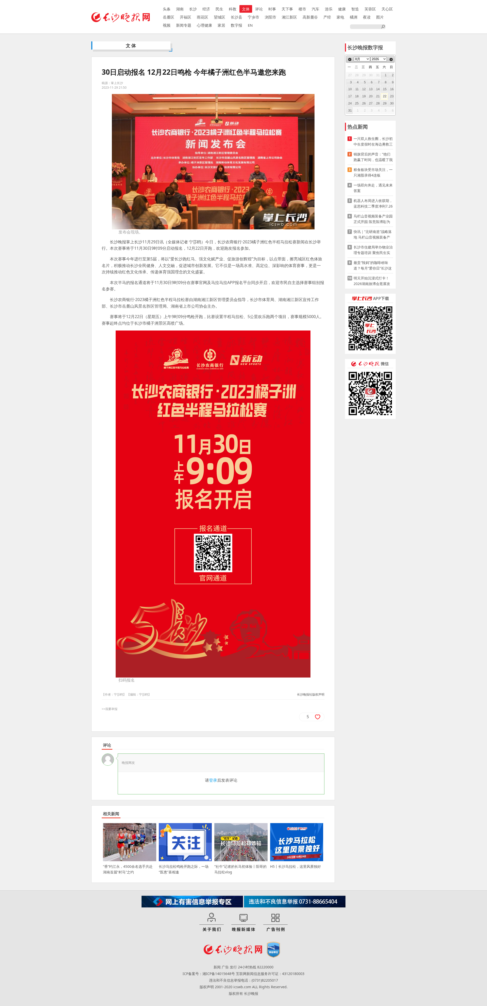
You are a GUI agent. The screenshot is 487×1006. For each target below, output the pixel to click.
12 (364, 89)
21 (378, 96)
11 (357, 89)
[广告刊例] (275, 922)
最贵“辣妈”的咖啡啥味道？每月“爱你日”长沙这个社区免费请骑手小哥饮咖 (373, 265)
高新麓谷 (310, 17)
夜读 (367, 17)
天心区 (387, 8)
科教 (232, 8)
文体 (246, 8)
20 (371, 96)
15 (385, 89)
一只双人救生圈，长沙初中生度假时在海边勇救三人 (373, 141)
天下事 (287, 8)
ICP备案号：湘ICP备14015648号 (209, 973)
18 (357, 96)
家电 (340, 17)
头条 (166, 8)
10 (350, 89)
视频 (166, 25)
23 (392, 96)
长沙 (193, 8)
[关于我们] (211, 922)
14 (378, 89)
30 (392, 103)
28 (378, 103)
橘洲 (353, 17)
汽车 (315, 8)
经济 (206, 8)
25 (357, 103)
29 (385, 103)
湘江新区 (289, 17)
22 (385, 96)
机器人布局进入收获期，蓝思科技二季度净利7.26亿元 (373, 203)
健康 (342, 8)
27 (371, 103)
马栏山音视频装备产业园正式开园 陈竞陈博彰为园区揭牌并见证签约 (373, 219)
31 (350, 110)
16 (392, 89)
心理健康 (204, 25)
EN (250, 25)
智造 (355, 8)
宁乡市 (253, 17)
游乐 (329, 8)
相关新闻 (111, 813)
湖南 (180, 8)
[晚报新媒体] (243, 922)
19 (364, 96)
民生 (219, 8)
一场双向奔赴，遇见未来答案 (373, 188)
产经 (327, 17)
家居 (221, 25)
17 (350, 96)
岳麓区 (168, 17)
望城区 (219, 17)
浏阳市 (270, 17)
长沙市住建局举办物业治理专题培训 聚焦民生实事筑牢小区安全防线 (373, 250)
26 (364, 103)
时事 (272, 8)
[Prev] (350, 59)
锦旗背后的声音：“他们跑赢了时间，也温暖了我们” (373, 157)
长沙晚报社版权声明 (310, 694)
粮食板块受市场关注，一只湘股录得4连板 (373, 172)
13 (371, 89)
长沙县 (236, 17)
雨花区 (202, 17)
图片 (380, 17)
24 (350, 103)
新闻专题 (183, 25)
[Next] (391, 59)
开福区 (185, 17)
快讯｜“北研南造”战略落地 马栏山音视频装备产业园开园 (373, 234)
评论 (259, 8)
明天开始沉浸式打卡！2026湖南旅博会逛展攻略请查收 (372, 281)
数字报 (236, 25)
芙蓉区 (370, 8)
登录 (213, 780)
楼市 (302, 8)
